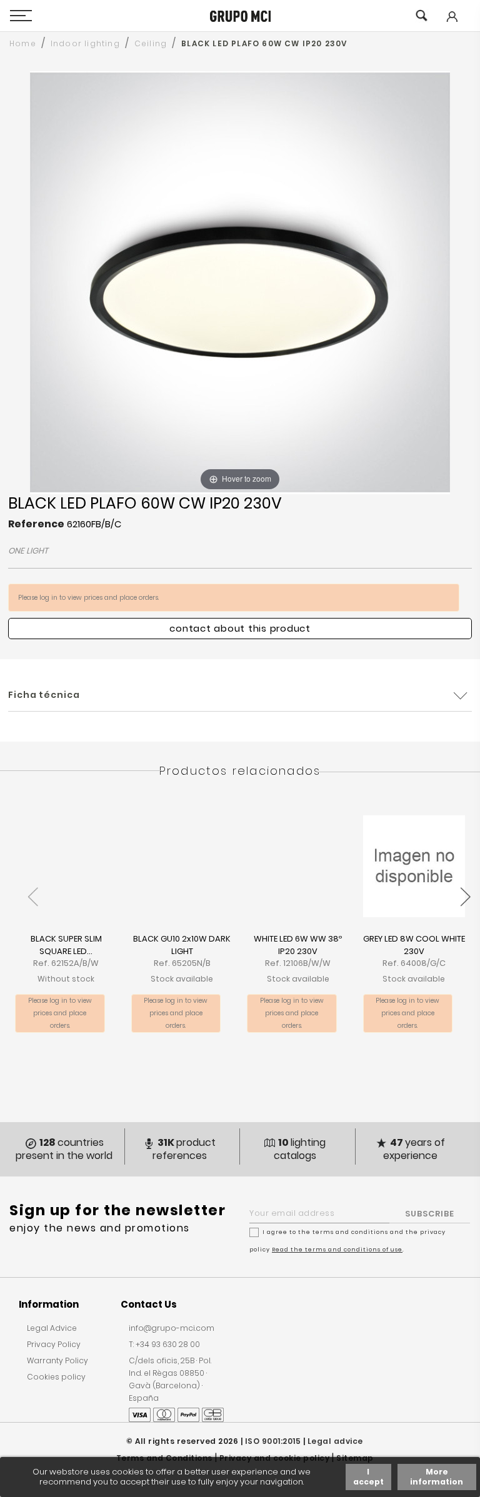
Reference (36, 524)
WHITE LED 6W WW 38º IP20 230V (298, 945)
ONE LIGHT (28, 551)
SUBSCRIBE (429, 1214)
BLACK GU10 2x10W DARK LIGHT (182, 945)
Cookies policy (56, 1376)
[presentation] (33, 890)
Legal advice (335, 1441)
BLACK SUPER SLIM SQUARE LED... (66, 945)
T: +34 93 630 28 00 (164, 1344)
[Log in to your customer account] (451, 25)
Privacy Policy (54, 1344)
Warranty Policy (57, 1360)
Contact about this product (240, 628)
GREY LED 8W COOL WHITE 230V (414, 945)
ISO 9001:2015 (273, 1441)
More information (436, 1476)
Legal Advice (52, 1328)
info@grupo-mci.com (171, 1328)
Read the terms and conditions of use (337, 1249)
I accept (368, 1476)
